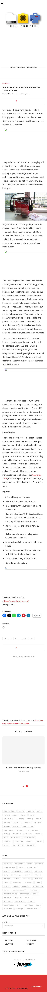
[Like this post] (18, 101)
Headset (20, 819)
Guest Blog (38, 879)
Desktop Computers (10, 815)
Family (36, 875)
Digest (23, 815)
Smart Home (15, 837)
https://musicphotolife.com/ (16, 601)
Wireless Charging (33, 909)
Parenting (33, 890)
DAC (6, 875)
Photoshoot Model (10, 894)
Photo (35, 830)
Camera (30, 811)
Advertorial (19, 864)
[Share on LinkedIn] (27, 101)
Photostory (24, 894)
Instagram (28, 882)
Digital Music (16, 875)
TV (13, 845)
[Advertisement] (23, 47)
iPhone (7, 886)
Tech (31, 638)
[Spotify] (30, 72)
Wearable (30, 845)
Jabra (16, 886)
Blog (21, 811)
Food (32, 815)
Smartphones (29, 837)
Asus (21, 867)
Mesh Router (38, 886)
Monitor (37, 822)
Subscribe (36, 986)
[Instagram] (23, 72)
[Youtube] (26, 72)
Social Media (19, 901)
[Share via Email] (29, 101)
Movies (7, 826)
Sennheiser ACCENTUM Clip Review (23, 768)
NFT (27, 830)
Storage (29, 841)
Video (38, 905)
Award (6, 871)
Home (39, 819)
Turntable (28, 905)
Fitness (7, 879)
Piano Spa (7, 897)
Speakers (19, 841)
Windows (19, 909)
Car (39, 811)
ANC (29, 864)
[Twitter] (20, 72)
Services (38, 834)
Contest (38, 871)
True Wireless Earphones (12, 905)
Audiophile (31, 867)
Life (15, 822)
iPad (38, 882)
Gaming (17, 879)
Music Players (28, 826)
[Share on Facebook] (20, 101)
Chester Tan (9, 94)
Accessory (8, 864)
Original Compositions (19, 890)
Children (28, 871)
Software (7, 841)
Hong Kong (17, 882)
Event (27, 875)
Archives (5, 922)
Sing (6, 837)
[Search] (44, 3)
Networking (8, 830)
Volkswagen (8, 909)
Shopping (8, 901)
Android (39, 864)
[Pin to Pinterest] (25, 101)
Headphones (8, 819)
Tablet (39, 841)
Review (23, 638)
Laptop (7, 822)
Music (16, 826)
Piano (35, 894)
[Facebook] (17, 72)
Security (28, 834)
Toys (6, 845)
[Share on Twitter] (22, 101)
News (19, 830)
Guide (6, 882)
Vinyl (20, 845)
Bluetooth (7, 638)
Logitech (26, 886)
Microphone (26, 822)
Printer (7, 834)
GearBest (27, 879)
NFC (16, 638)
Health (30, 819)
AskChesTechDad (9, 811)
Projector (17, 834)
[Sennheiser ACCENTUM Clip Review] (23, 750)
